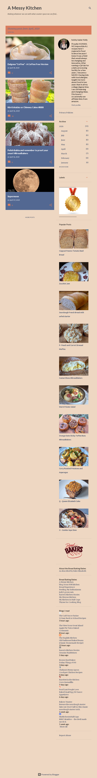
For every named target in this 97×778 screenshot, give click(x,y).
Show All (63, 727)
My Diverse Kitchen (67, 597)
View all (11, 32)
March (64, 153)
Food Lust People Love (69, 689)
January (64, 163)
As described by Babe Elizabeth (72, 571)
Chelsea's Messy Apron (69, 670)
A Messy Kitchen (25, 8)
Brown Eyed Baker (67, 660)
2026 (61, 126)
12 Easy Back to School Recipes (72, 618)
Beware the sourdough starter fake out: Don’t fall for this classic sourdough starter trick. (73, 707)
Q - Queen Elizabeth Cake (69, 501)
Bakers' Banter (65, 702)
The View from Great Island (71, 625)
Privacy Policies (66, 113)
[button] (50, 73)
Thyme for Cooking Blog (70, 602)
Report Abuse (65, 735)
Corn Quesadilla (66, 682)
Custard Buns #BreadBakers (70, 378)
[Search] (89, 8)
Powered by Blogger (50, 774)
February (65, 158)
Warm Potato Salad (67, 407)
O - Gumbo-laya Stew (68, 530)
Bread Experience (67, 587)
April (63, 149)
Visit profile (76, 105)
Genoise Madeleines (68, 653)
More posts (29, 217)
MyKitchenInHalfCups (69, 717)
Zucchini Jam (64, 284)
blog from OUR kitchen (69, 584)
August (64, 131)
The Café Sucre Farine (69, 616)
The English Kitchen (68, 638)
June (63, 140)
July (62, 135)
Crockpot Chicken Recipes (70, 672)
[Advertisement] (73, 755)
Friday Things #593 (67, 662)
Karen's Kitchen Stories (69, 595)
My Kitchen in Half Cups (69, 600)
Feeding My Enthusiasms (70, 589)
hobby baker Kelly (79, 40)
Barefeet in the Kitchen (69, 680)
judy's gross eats (66, 592)
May (63, 144)
